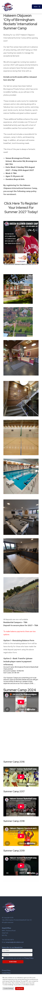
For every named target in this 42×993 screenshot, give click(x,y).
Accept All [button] (20, 988)
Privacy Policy (28, 958)
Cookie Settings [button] (8, 988)
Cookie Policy (6, 973)
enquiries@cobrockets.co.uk (15, 942)
